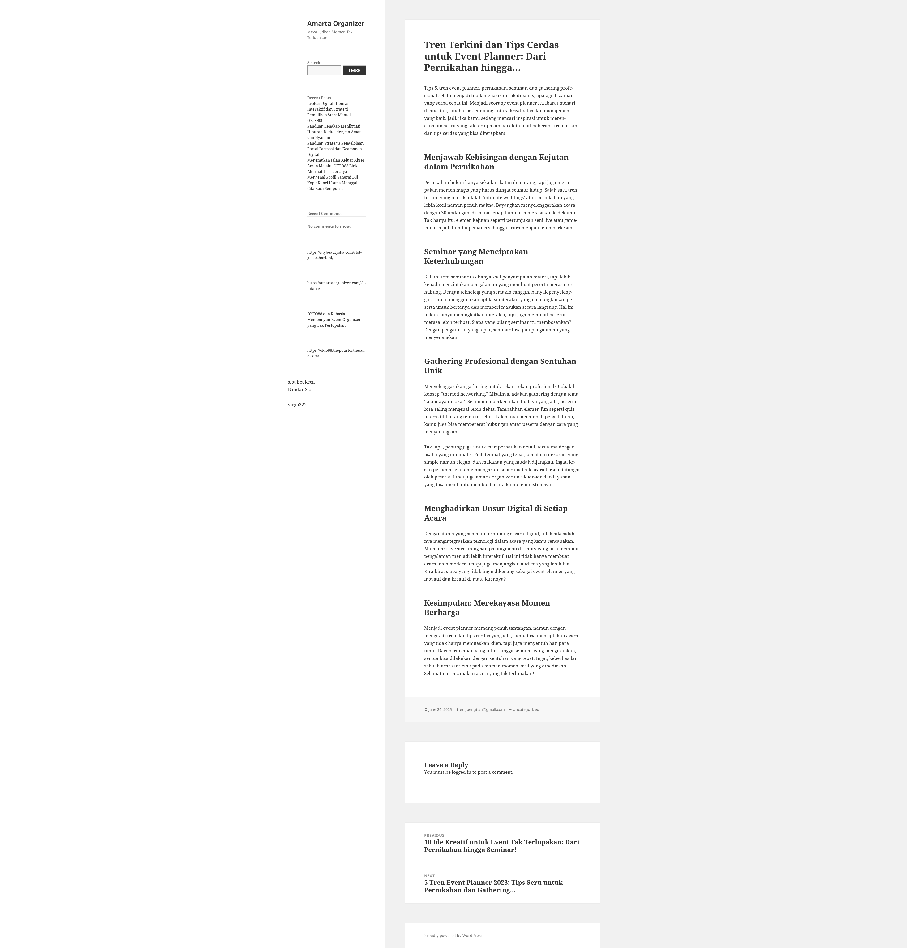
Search (313, 62)
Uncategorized (526, 709)
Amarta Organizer (335, 23)
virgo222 (297, 404)
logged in (461, 772)
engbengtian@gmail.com (482, 709)
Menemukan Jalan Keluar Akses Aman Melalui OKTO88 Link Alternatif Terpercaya (335, 166)
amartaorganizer (494, 477)
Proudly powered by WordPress (453, 935)
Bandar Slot (300, 389)
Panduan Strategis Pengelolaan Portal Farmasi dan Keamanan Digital (335, 149)
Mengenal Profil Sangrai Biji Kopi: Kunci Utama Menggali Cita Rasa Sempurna (333, 183)
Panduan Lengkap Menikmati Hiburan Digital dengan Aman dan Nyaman (334, 132)
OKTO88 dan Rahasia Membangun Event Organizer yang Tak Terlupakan (334, 319)
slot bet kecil (301, 382)
